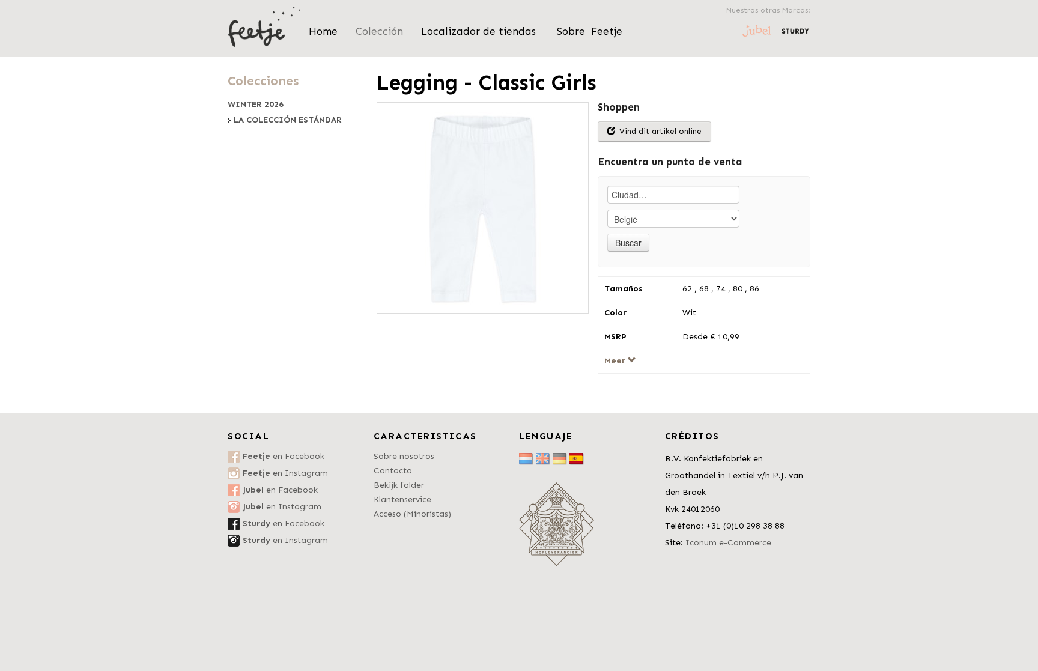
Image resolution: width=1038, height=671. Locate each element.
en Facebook (283, 456)
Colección (379, 31)
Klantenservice (402, 499)
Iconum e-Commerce (728, 543)
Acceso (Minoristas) (412, 514)
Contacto (393, 471)
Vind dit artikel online (659, 131)
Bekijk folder (399, 485)
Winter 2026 (256, 104)
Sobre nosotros (404, 456)
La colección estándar (288, 120)
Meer (616, 361)
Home (323, 31)
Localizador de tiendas (480, 31)
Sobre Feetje (589, 31)
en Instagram (285, 473)
